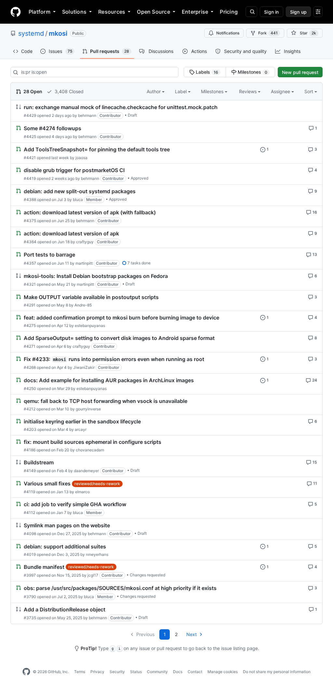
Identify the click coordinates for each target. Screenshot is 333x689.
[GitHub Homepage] (26, 672)
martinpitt (84, 263)
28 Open (32, 91)
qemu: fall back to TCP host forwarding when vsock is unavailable (105, 401)
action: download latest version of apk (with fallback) (90, 212)
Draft (132, 115)
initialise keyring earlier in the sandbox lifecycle (82, 421)
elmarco (82, 491)
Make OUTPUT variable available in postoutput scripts (91, 297)
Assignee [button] (281, 91)
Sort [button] (308, 91)
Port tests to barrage (49, 255)
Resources (111, 11)
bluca (78, 199)
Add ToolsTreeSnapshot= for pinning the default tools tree (97, 149)
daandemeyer (86, 470)
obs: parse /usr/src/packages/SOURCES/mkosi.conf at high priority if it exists (120, 588)
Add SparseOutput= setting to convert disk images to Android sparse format (119, 338)
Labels (206, 72)
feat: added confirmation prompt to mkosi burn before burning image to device (121, 317)
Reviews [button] (248, 91)
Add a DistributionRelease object (64, 609)
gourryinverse (88, 409)
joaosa (81, 157)
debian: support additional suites (65, 546)
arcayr (81, 429)
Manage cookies (222, 671)
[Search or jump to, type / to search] (251, 11)
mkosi (58, 33)
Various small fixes (47, 484)
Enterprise (195, 11)
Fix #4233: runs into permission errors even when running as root (114, 359)
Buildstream (39, 462)
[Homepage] (15, 11)
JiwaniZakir (84, 367)
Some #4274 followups (52, 128)
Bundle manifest (44, 567)
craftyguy (85, 241)
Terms (79, 671)
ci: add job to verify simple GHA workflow (75, 504)
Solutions (74, 11)
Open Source (153, 11)
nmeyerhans (97, 554)
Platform (39, 11)
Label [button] (181, 91)
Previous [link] (145, 634)
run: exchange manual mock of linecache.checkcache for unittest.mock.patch (121, 107)
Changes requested (147, 574)
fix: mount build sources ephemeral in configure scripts (92, 442)
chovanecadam (90, 449)
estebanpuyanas (90, 325)
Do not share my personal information (277, 671)
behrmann (87, 115)
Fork (268, 33)
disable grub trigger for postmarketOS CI (74, 170)
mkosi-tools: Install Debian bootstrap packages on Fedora (96, 276)
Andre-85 (83, 305)
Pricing (229, 11)
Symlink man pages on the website (67, 525)
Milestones (251, 72)
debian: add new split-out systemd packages (80, 191)
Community (157, 671)
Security (117, 671)
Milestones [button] (213, 91)
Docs (177, 671)
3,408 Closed (68, 91)
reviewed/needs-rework (97, 483)
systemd (31, 33)
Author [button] (154, 91)
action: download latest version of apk (71, 233)
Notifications (227, 33)
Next (191, 634)
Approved (139, 178)
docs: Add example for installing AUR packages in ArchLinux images (109, 380)
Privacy (97, 671)
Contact (195, 671)
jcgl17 (92, 575)
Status (136, 671)
